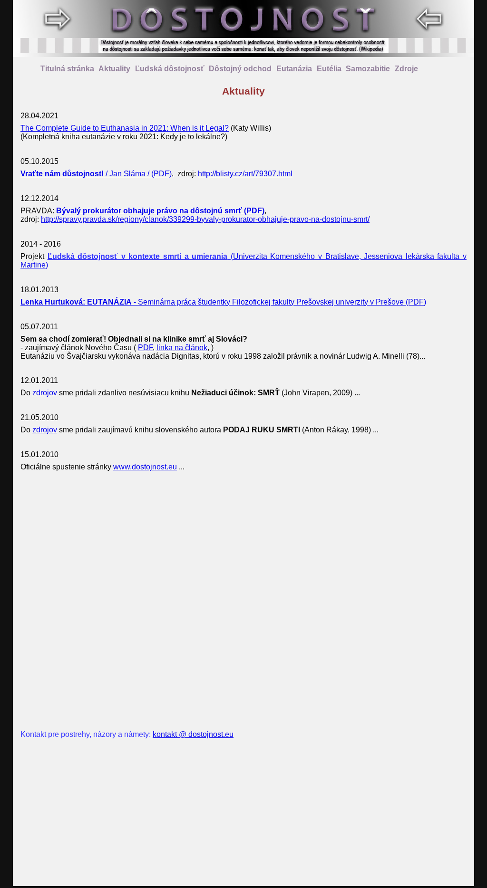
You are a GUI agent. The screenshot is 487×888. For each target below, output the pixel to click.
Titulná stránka (67, 69)
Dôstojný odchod (240, 69)
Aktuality (114, 69)
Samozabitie (368, 69)
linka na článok (181, 348)
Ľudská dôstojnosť (170, 69)
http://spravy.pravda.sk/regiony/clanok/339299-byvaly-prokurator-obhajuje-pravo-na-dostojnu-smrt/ (205, 219)
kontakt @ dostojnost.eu (193, 734)
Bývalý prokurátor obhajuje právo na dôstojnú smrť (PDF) (160, 211)
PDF (145, 348)
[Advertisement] (243, 601)
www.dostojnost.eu (145, 467)
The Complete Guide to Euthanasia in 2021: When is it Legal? (124, 128)
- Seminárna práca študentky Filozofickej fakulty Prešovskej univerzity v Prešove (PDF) (223, 302)
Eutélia (329, 69)
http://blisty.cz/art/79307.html (245, 174)
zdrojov (44, 393)
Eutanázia (294, 69)
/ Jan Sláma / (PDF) (96, 174)
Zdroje (406, 69)
